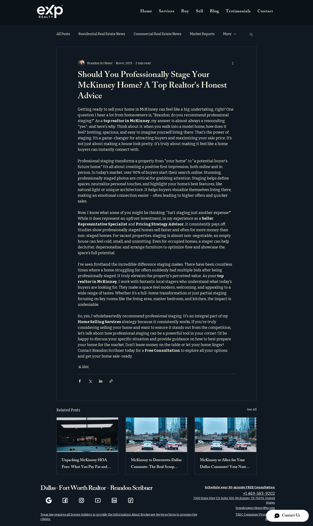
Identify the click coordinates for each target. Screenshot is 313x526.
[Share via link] (111, 381)
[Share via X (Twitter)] (90, 381)
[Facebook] (65, 500)
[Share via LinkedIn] (101, 381)
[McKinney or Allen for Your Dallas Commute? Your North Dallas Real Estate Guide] (225, 435)
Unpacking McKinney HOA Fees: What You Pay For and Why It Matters (84, 464)
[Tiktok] (130, 500)
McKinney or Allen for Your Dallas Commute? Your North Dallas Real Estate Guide (224, 464)
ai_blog (84, 366)
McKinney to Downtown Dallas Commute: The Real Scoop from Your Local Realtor (156, 464)
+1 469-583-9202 (259, 493)
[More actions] (232, 63)
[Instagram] (81, 500)
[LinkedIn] (114, 500)
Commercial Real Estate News (157, 34)
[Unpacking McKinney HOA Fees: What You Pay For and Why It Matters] (87, 435)
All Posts (63, 34)
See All (252, 409)
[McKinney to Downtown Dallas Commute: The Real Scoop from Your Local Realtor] (156, 435)
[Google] (48, 500)
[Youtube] (98, 500)
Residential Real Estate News (102, 34)
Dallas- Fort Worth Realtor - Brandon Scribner (96, 488)
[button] (251, 34)
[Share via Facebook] (80, 381)
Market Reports (202, 34)
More (227, 34)
